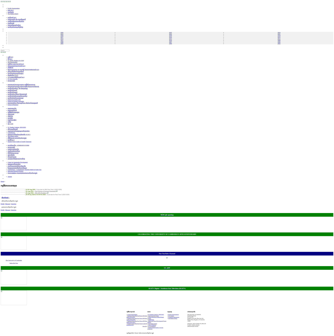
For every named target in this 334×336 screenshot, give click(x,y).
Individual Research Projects (15, 171)
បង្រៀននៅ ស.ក (12, 17)
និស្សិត (6, 143)
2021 (279, 34)
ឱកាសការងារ (7, 29)
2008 (62, 42)
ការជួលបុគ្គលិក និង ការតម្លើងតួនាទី (17, 19)
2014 (62, 39)
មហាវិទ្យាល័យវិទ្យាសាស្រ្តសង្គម (15, 98)
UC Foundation (152, 326)
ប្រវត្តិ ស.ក (10, 57)
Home (2, 181)
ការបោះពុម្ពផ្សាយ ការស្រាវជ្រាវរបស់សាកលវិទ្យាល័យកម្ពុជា (22, 173)
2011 (62, 40)
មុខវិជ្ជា (9, 122)
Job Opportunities (12, 62)
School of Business (13, 104)
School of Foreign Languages (16, 101)
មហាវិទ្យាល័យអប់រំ (12, 90)
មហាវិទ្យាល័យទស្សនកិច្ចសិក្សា (15, 27)
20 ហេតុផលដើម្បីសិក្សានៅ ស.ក (16, 77)
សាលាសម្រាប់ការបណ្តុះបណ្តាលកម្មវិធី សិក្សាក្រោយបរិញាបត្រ (23, 86)
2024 (279, 32)
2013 (170, 39)
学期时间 (10, 67)
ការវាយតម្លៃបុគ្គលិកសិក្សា (14, 25)
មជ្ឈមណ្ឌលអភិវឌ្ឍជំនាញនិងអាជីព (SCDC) (19, 134)
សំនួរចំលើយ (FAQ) (13, 75)
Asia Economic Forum (153, 316)
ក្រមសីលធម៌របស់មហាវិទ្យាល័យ (16, 21)
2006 (279, 42)
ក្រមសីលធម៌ (11, 23)
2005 (62, 43)
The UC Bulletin (152, 325)
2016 (170, 37)
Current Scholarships (132, 314)
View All (145, 326)
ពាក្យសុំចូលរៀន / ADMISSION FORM (18, 145)
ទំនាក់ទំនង (7, 45)
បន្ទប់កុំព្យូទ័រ (11, 12)
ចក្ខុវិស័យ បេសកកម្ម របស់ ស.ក (16, 64)
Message (7, 204)
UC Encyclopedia (12, 79)
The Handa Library (13, 14)
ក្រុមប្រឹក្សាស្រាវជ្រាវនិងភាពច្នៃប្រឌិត (17, 166)
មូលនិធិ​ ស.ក (11, 140)
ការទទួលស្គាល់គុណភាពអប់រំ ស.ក (16, 66)
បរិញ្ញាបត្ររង (11, 114)
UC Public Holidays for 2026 (16, 60)
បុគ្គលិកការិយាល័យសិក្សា (10, 15)
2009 (279, 40)
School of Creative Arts (14, 99)
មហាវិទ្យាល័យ (7, 82)
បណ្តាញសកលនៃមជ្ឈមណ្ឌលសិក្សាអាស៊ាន (18, 131)
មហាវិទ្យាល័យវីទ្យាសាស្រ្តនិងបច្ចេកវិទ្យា (17, 96)
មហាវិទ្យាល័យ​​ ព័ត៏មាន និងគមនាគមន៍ (17, 94)
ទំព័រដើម (6, 5)
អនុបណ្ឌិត (10, 118)
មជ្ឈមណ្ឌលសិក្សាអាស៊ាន (14, 164)
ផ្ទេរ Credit (10, 124)
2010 (170, 40)
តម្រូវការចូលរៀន (12, 108)
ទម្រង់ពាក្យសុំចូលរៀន (13, 149)
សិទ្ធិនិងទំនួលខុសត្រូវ (13, 153)
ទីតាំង (5, 47)
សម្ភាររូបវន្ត (7, 6)
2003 (279, 43)
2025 (170, 32)
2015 (279, 37)
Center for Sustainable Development (18, 162)
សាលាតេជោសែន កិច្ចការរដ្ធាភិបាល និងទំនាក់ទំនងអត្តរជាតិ (23, 103)
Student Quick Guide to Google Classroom (19, 141)
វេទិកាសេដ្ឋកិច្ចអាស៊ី (13, 129)
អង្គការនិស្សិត (11, 155)
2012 (279, 39)
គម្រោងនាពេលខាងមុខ (10, 178)
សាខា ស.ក (10, 10)
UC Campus (171, 316)
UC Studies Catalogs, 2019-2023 (17, 127)
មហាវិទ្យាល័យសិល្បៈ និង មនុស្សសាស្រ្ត (18, 88)
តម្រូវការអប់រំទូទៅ (12, 110)
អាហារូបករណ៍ (11, 81)
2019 (170, 35)
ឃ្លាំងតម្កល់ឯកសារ (9, 31)
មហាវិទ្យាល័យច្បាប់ (12, 92)
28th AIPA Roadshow (41, 193)
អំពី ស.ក (6, 55)
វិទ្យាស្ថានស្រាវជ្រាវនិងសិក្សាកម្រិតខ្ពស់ (17, 168)
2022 (170, 34)
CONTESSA (11, 132)
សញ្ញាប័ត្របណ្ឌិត (12, 120)
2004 (170, 43)
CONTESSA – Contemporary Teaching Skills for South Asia (24, 169)
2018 (279, 35)
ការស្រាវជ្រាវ (7, 160)
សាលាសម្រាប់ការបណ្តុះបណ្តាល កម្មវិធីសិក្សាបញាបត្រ (21, 84)
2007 (170, 42)
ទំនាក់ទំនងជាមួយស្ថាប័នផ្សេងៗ (16, 73)
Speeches (13, 204)
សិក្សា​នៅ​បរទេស (12, 157)
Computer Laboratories (173, 317)
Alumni (10, 176)
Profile (2, 204)
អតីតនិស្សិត (7, 175)
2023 (62, 34)
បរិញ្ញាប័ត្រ (10, 116)
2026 (62, 32)
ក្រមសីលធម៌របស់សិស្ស (14, 151)
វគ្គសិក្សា (6, 106)
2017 (62, 37)
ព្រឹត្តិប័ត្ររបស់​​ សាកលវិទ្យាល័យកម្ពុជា (17, 138)
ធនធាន (6, 125)
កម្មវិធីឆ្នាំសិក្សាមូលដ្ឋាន (13, 112)
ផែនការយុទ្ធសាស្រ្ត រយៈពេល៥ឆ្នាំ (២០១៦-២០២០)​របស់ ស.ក (23, 69)
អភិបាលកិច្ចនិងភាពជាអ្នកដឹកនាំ (16, 71)
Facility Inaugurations (14, 8)
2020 (62, 35)
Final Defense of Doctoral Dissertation (45, 191)
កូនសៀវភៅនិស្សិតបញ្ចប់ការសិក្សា (16, 159)
